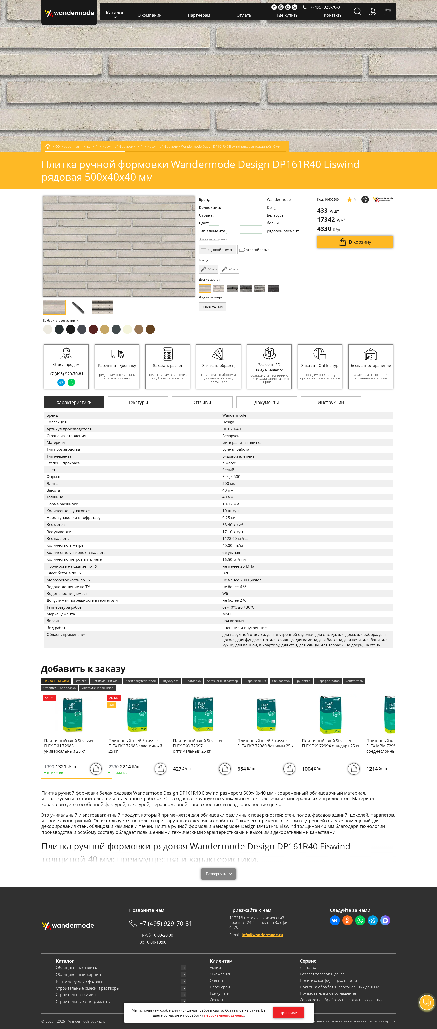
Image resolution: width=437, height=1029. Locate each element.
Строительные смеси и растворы (88, 988)
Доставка (308, 967)
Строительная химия (76, 994)
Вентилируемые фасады (79, 981)
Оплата (244, 15)
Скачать (217, 999)
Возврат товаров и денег (322, 974)
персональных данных (224, 1015)
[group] (117, 366)
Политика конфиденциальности (328, 980)
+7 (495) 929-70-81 (66, 374)
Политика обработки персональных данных (339, 987)
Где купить (287, 15)
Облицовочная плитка (77, 967)
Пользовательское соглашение (328, 993)
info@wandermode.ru (262, 934)
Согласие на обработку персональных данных (341, 999)
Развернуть (216, 874)
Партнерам (199, 15)
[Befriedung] (259, 288)
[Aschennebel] (232, 288)
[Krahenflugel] (273, 288)
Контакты (333, 15)
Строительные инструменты (83, 1001)
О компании (150, 15)
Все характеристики (213, 239)
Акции (215, 967)
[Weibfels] (218, 288)
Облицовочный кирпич (78, 974)
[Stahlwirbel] (246, 288)
